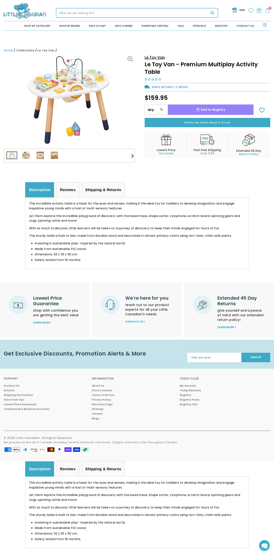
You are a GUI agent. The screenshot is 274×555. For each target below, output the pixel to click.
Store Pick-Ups (14, 400)
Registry (221, 26)
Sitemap (97, 409)
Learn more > (42, 322)
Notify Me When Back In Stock (207, 122)
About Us (98, 386)
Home (8, 50)
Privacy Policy (101, 400)
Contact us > (135, 322)
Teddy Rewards (190, 390)
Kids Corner (124, 26)
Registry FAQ (188, 404)
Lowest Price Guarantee (20, 404)
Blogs (95, 418)
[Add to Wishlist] (261, 110)
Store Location (102, 390)
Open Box (199, 26)
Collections (25, 50)
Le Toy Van (45, 50)
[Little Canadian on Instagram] (265, 25)
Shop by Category (37, 26)
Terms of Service (103, 395)
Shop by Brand (69, 26)
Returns (9, 390)
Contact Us (245, 26)
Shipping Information (18, 395)
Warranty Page (102, 404)
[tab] (39, 189)
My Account (188, 386)
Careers (97, 414)
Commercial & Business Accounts (27, 409)
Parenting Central (155, 26)
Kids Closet (97, 26)
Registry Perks (189, 400)
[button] (153, 79)
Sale (181, 26)
